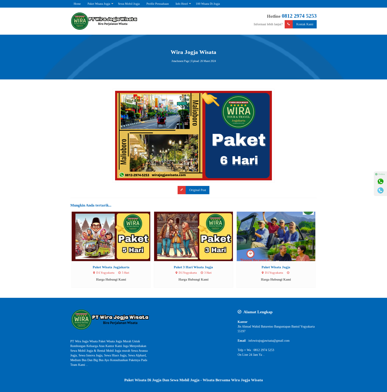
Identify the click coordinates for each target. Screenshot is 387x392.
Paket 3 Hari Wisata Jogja (193, 267)
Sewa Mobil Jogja (129, 3)
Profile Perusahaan (157, 3)
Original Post (197, 190)
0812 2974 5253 (299, 16)
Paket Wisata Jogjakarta (111, 267)
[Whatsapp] (380, 181)
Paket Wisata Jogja (99, 3)
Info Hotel (182, 3)
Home (77, 3)
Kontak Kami (304, 24)
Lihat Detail (115, 236)
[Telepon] (380, 190)
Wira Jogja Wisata (193, 52)
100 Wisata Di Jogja (208, 3)
